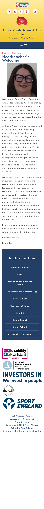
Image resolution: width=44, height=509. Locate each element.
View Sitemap (22, 421)
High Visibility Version (22, 415)
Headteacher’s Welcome (20, 291)
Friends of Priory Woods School (20, 283)
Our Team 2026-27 (19, 305)
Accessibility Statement (20, 334)
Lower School (20, 298)
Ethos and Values (20, 267)
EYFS (19, 274)
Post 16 (20, 312)
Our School (17, 53)
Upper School (20, 327)
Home (5, 53)
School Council (19, 319)
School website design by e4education (21, 431)
